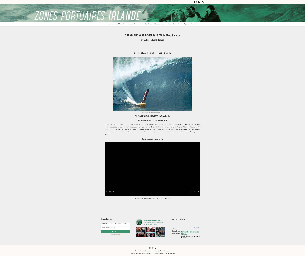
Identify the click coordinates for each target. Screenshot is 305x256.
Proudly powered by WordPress (140, 253)
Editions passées (159, 24)
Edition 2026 (121, 24)
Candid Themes (170, 253)
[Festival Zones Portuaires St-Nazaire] (176, 231)
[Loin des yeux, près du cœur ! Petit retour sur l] (140, 232)
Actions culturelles (145, 24)
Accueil (112, 24)
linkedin (199, 2)
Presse (193, 24)
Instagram (196, 2)
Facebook (194, 2)
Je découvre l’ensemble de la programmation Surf (152, 198)
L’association (132, 24)
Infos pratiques (183, 24)
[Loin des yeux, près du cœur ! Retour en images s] (150, 232)
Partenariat (171, 24)
